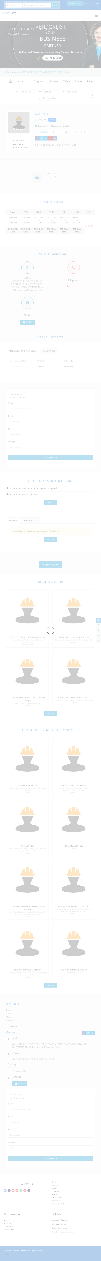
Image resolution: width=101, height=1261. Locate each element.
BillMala (56, 1214)
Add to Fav (47, 92)
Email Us (28, 322)
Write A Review (26, 92)
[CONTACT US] (98, 640)
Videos (66, 81)
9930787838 (75, 286)
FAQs (90, 81)
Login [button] (88, 3)
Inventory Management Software (63, 1232)
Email (10, 416)
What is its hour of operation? (24, 494)
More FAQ (50, 502)
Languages (49, 351)
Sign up (55, 1185)
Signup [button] (96, 3)
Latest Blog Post (58, 1204)
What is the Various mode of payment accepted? (33, 488)
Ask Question (31, 520)
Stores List (7, 1223)
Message (11, 442)
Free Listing (75, 4)
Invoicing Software (59, 1224)
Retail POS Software (59, 1228)
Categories (39, 81)
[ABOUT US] (98, 620)
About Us (22, 81)
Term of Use (56, 1198)
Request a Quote (49, 98)
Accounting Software (59, 1220)
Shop (5, 1220)
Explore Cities (9, 1230)
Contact (54, 81)
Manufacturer (56, 126)
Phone (10, 429)
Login (54, 1188)
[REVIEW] (98, 635)
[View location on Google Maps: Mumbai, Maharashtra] (8, 34)
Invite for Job (72, 92)
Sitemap (9, 1017)
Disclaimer (56, 1201)
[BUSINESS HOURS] (98, 625)
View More (50, 540)
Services (16, 72)
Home (8, 72)
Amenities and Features (22, 351)
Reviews (9, 1021)
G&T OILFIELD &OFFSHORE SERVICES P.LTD (42, 72)
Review (78, 81)
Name (10, 403)
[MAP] (98, 630)
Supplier (66, 126)
